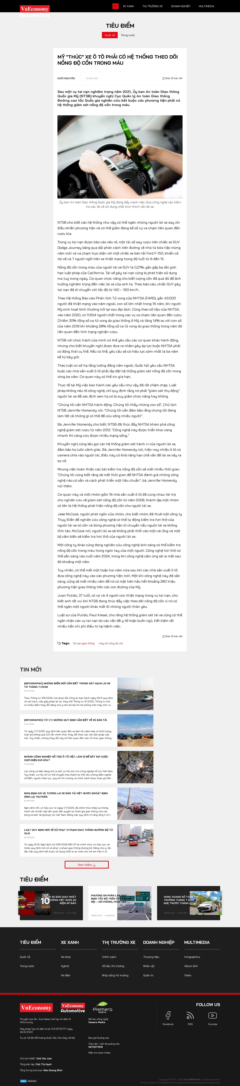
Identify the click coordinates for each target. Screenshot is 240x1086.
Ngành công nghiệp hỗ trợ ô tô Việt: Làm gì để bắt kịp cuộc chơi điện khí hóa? (66, 758)
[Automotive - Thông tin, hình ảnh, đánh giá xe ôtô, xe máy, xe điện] (40, 12)
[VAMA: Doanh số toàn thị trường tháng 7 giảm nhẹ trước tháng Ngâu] (206, 903)
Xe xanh (128, 6)
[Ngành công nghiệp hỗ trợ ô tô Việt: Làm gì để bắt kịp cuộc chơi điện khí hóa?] (135, 767)
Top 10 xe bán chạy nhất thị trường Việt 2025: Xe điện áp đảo (59, 900)
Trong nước (128, 35)
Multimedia (206, 6)
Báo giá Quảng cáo (98, 1037)
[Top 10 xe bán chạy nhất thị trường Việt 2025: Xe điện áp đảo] (34, 903)
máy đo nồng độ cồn (111, 643)
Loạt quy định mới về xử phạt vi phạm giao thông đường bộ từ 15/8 (68, 831)
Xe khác (66, 957)
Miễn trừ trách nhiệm (99, 1052)
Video (187, 975)
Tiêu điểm (120, 25)
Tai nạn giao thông (84, 643)
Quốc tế (110, 35)
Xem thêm (85, 865)
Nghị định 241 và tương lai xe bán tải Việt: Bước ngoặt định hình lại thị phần (66, 795)
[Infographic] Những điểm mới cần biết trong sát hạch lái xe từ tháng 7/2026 (67, 685)
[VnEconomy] (36, 1007)
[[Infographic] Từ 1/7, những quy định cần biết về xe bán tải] (135, 730)
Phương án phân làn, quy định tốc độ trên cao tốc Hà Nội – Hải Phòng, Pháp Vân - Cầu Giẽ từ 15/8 (111, 898)
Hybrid (65, 966)
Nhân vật (149, 966)
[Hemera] (102, 1007)
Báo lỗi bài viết (174, 78)
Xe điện (65, 975)
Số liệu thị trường (113, 966)
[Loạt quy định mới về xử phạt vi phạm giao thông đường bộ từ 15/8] (135, 840)
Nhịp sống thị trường (115, 975)
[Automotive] (73, 1007)
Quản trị (148, 975)
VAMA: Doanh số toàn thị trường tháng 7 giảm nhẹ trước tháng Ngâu (181, 900)
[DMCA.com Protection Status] (28, 1081)
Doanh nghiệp (180, 6)
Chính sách (109, 957)
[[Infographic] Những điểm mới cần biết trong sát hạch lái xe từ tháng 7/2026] (135, 694)
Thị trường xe (152, 6)
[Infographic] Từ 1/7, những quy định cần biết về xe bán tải (65, 720)
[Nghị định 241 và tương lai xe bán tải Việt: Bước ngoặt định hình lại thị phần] (135, 804)
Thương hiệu (151, 957)
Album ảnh (191, 966)
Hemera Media (96, 1022)
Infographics (192, 957)
